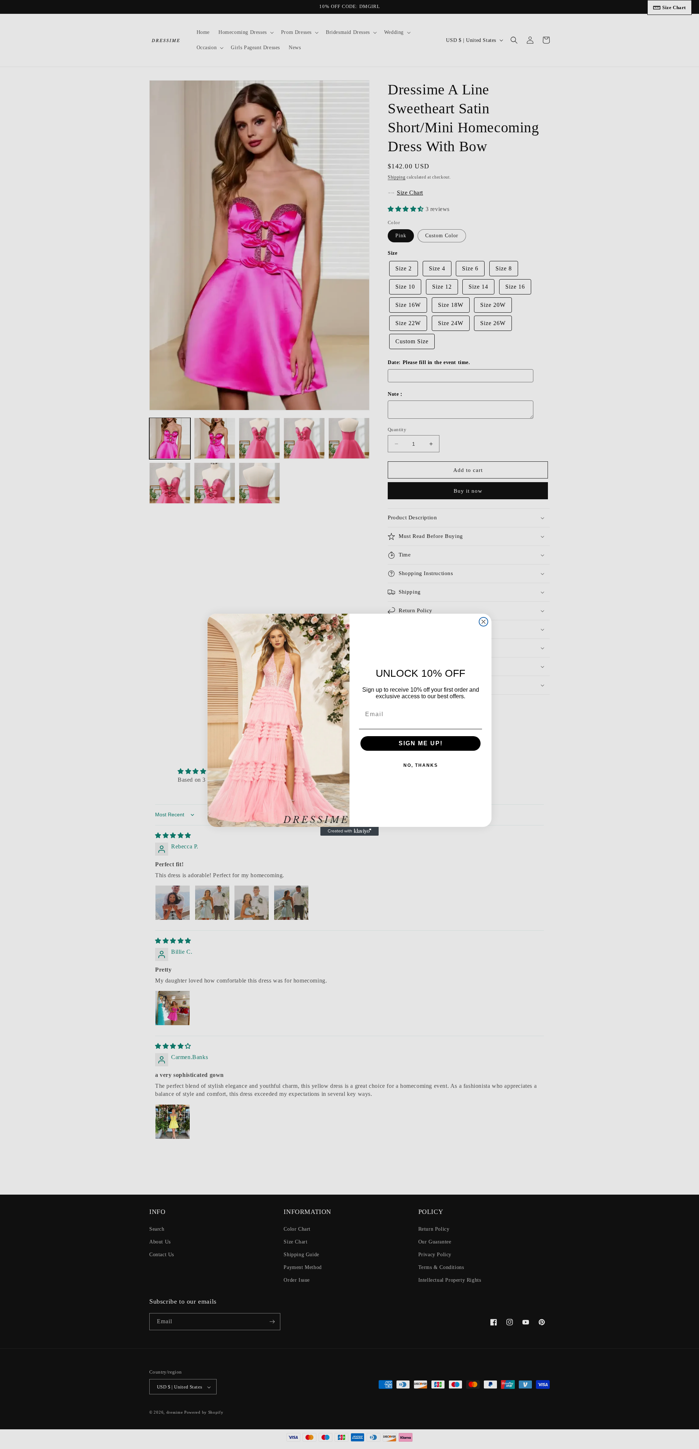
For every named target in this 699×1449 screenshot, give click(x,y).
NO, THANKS (420, 765)
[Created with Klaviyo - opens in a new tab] (349, 831)
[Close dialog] (483, 621)
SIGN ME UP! (421, 743)
